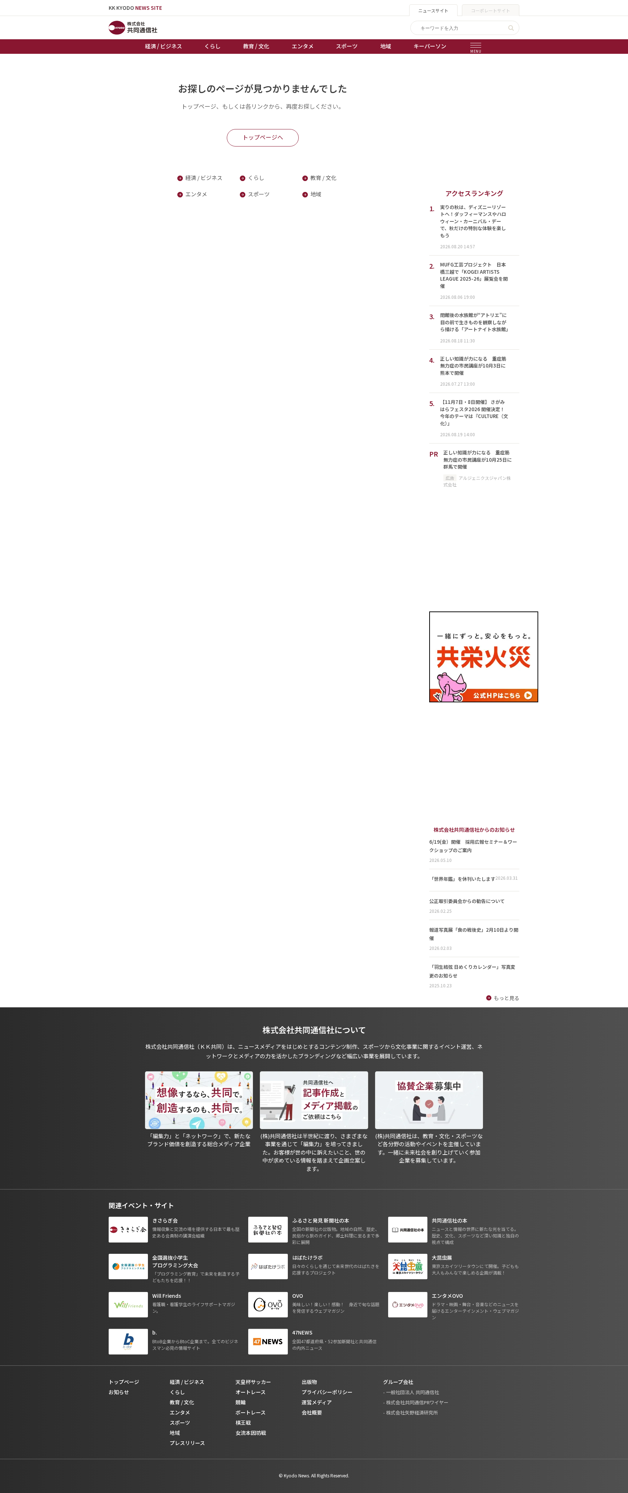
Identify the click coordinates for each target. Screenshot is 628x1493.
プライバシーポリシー (327, 1392)
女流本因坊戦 (251, 1432)
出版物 (309, 1381)
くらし (212, 46)
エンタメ (303, 46)
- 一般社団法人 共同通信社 (411, 1392)
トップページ (124, 1381)
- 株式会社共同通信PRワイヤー (415, 1402)
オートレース (251, 1392)
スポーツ (347, 46)
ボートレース (251, 1412)
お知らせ (119, 1392)
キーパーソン (430, 46)
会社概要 (312, 1412)
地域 (385, 46)
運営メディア (317, 1402)
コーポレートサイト (490, 10)
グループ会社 (398, 1381)
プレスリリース (187, 1442)
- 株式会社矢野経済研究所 (410, 1412)
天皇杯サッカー (253, 1381)
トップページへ (262, 137)
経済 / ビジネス (163, 46)
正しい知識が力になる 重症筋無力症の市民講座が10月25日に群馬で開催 (477, 459)
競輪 (241, 1402)
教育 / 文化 (256, 46)
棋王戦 (243, 1422)
